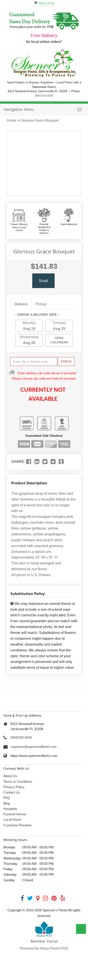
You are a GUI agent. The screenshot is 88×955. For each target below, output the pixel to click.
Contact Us (11, 792)
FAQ (6, 798)
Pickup (40, 304)
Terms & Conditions (17, 781)
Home (11, 120)
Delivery (21, 304)
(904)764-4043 (44, 95)
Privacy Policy (14, 787)
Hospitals (10, 809)
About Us (10, 776)
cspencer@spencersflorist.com (33, 747)
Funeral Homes (14, 814)
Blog (6, 803)
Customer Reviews (17, 825)
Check (66, 361)
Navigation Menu (19, 109)
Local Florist (12, 819)
